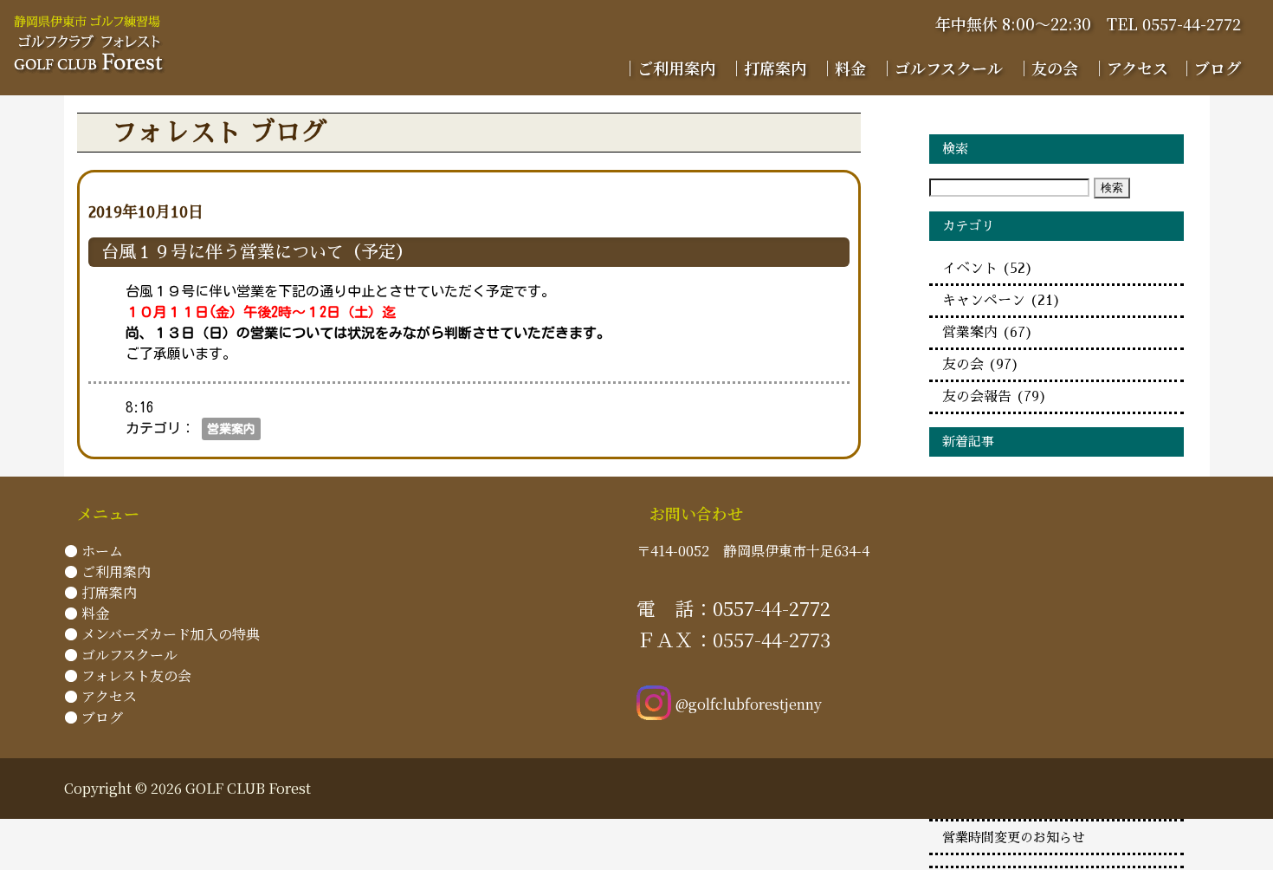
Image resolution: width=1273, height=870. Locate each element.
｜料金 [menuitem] (842, 67)
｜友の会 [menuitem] (1047, 67)
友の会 (980, 365)
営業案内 (231, 429)
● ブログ (93, 717)
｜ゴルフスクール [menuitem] (941, 67)
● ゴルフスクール (121, 655)
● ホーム (93, 551)
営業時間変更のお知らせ (1013, 838)
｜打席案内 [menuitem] (767, 67)
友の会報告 (994, 397)
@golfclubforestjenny (748, 704)
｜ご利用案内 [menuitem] (668, 67)
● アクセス (100, 696)
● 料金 (86, 613)
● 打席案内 (100, 592)
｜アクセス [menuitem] (1129, 67)
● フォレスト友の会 (127, 675)
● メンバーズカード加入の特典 (162, 634)
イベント (987, 269)
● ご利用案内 (107, 571)
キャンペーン (1001, 301)
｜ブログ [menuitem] (1210, 67)
